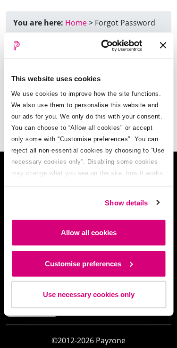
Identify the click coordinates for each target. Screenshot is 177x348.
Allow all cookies (89, 233)
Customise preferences (83, 263)
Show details (126, 202)
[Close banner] (163, 45)
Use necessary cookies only (89, 294)
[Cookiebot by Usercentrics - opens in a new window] (105, 45)
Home (76, 22)
